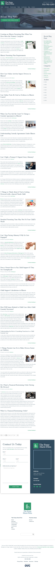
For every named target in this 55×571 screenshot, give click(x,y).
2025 (45, 84)
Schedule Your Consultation (10, 20)
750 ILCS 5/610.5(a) (7, 144)
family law (11, 326)
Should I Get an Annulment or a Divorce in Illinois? (47, 58)
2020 (45, 95)
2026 (45, 82)
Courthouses (24, 7)
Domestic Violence (47, 73)
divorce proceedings (11, 82)
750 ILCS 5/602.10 (9, 57)
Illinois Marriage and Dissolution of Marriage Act (14, 253)
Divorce (2, 199)
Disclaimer (26, 561)
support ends (19, 248)
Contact (33, 7)
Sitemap (36, 561)
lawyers (18, 48)
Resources (31, 561)
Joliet (48, 547)
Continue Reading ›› (32, 68)
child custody (7, 315)
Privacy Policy (20, 561)
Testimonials (14, 524)
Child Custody (13, 38)
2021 (45, 92)
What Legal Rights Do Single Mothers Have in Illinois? (48, 62)
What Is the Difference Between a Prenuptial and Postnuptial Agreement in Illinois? (48, 47)
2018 (45, 100)
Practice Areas (13, 7)
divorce (19, 163)
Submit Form (15, 486)
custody (9, 120)
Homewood (39, 547)
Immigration (46, 77)
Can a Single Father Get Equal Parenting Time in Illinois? (48, 42)
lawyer (5, 128)
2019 (45, 97)
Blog (29, 7)
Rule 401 (21, 101)
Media (19, 7)
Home (2, 7)
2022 (45, 89)
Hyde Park (44, 547)
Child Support (13, 271)
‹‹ (1, 435)
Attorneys (7, 7)
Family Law (12, 159)
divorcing (5, 314)
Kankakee (52, 547)
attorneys (20, 209)
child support (5, 276)
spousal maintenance (9, 242)
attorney (2, 183)
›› (17, 435)
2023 (45, 87)
